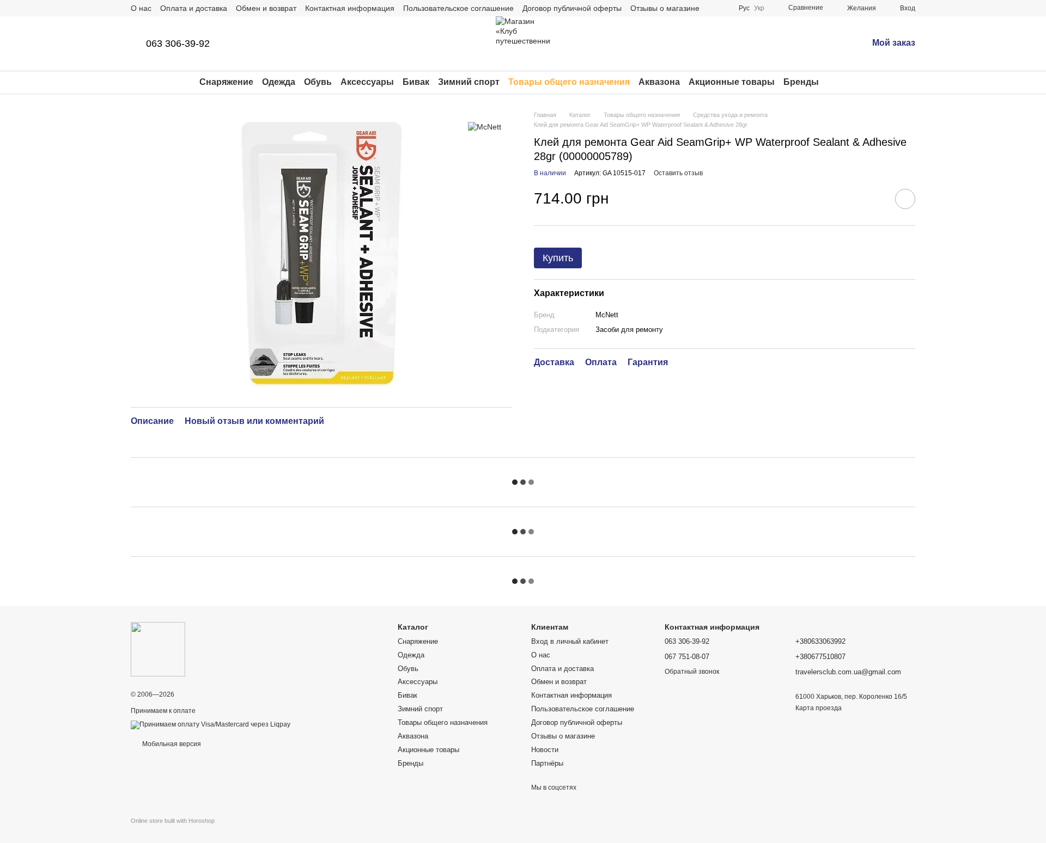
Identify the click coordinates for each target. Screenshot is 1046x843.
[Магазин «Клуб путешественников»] (158, 649)
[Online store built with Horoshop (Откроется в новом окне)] (173, 830)
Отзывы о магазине (665, 8)
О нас (141, 8)
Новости (544, 750)
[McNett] (484, 126)
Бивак (416, 82)
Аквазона (659, 82)
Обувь (318, 82)
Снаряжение (226, 82)
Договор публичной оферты (572, 8)
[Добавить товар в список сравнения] (874, 198)
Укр (759, 8)
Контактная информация (349, 8)
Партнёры (547, 763)
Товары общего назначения (569, 82)
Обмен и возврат (266, 8)
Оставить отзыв (678, 173)
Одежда (278, 82)
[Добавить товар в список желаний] (905, 199)
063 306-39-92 (178, 43)
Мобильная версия (171, 744)
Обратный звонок (692, 671)
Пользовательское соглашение (458, 8)
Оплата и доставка (193, 8)
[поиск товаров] (838, 82)
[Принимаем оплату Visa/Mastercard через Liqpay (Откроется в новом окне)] (210, 724)
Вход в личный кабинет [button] (570, 641)
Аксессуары (367, 82)
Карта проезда (818, 708)
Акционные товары (732, 82)
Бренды (801, 82)
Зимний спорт (469, 82)
